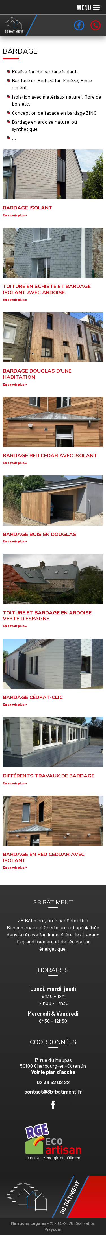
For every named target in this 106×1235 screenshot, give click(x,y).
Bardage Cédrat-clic (33, 697)
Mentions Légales (28, 1223)
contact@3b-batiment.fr (53, 1091)
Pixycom (53, 1229)
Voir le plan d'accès (53, 1072)
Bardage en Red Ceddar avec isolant (44, 857)
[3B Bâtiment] (19, 25)
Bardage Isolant (27, 207)
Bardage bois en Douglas (39, 534)
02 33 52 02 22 (53, 1082)
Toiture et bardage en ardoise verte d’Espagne (47, 615)
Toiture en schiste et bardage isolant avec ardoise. (47, 289)
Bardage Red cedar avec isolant (50, 455)
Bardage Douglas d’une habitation (37, 374)
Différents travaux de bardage (48, 775)
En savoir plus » (15, 215)
